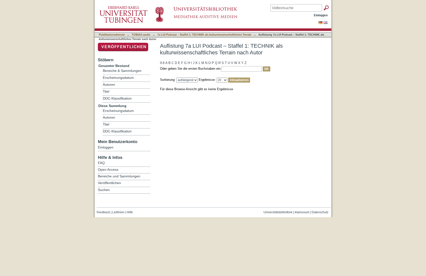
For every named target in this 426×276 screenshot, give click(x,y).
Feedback (103, 212)
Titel (106, 91)
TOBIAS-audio (141, 34)
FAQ (101, 163)
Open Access (108, 169)
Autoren (109, 84)
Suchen (104, 190)
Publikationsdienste (112, 34)
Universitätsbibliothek (278, 212)
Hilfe (130, 212)
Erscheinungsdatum (118, 78)
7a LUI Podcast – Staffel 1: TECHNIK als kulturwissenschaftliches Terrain (204, 34)
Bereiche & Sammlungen (122, 71)
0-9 (162, 63)
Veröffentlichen (124, 47)
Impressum (302, 212)
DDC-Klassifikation (117, 98)
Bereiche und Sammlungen (119, 176)
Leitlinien (118, 212)
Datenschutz (320, 212)
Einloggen (321, 15)
